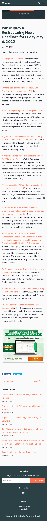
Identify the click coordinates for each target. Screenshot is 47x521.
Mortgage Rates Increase (12, 59)
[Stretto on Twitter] (23, 493)
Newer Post (38, 381)
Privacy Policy (23, 509)
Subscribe (37, 480)
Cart (43, 3)
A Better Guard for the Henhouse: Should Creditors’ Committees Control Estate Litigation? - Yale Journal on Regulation (23, 210)
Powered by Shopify (33, 516)
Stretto (22, 516)
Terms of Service (23, 506)
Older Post (8, 381)
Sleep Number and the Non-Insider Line (19, 452)
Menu (7, 3)
